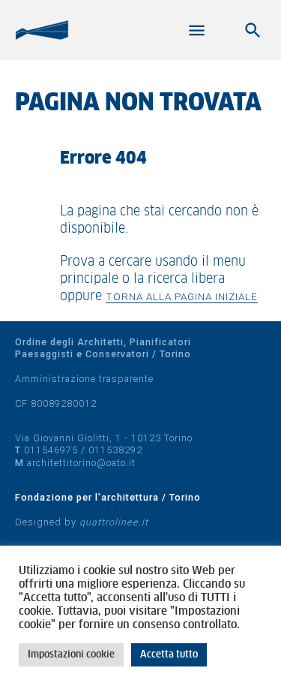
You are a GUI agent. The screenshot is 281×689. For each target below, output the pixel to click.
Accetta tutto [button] (169, 655)
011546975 (51, 450)
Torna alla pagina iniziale (182, 296)
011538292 (115, 450)
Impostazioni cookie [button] (71, 655)
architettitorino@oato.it (81, 462)
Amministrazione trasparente (84, 378)
